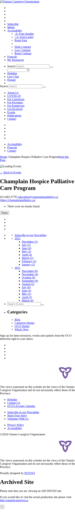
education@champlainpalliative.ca (38, 196)
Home (3, 156)
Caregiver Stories (24, 322)
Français (12, 56)
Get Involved (14, 109)
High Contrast (23, 46)
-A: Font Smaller (24, 33)
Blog (17, 319)
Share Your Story (17, 415)
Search (11, 66)
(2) (30, 241)
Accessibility (14, 30)
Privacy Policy (15, 424)
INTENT (29, 473)
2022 (17, 238)
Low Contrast (22, 50)
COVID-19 (14, 96)
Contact (11, 118)
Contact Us (13, 402)
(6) (30, 271)
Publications (14, 115)
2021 (17, 267)
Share (4, 213)
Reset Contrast (23, 53)
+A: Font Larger (24, 37)
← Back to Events (10, 172)
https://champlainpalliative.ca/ (18, 200)
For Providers (15, 102)
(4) (26, 248)
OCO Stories (22, 326)
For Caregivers (15, 99)
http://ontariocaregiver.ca (14, 500)
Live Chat (13, 76)
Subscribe (13, 24)
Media (11, 27)
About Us (13, 92)
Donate (11, 79)
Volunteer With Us (18, 418)
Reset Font (21, 40)
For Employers (15, 105)
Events (11, 112)
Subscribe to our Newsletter (30, 235)
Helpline (12, 73)
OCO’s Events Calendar (21, 406)
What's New (22, 329)
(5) (27, 258)
